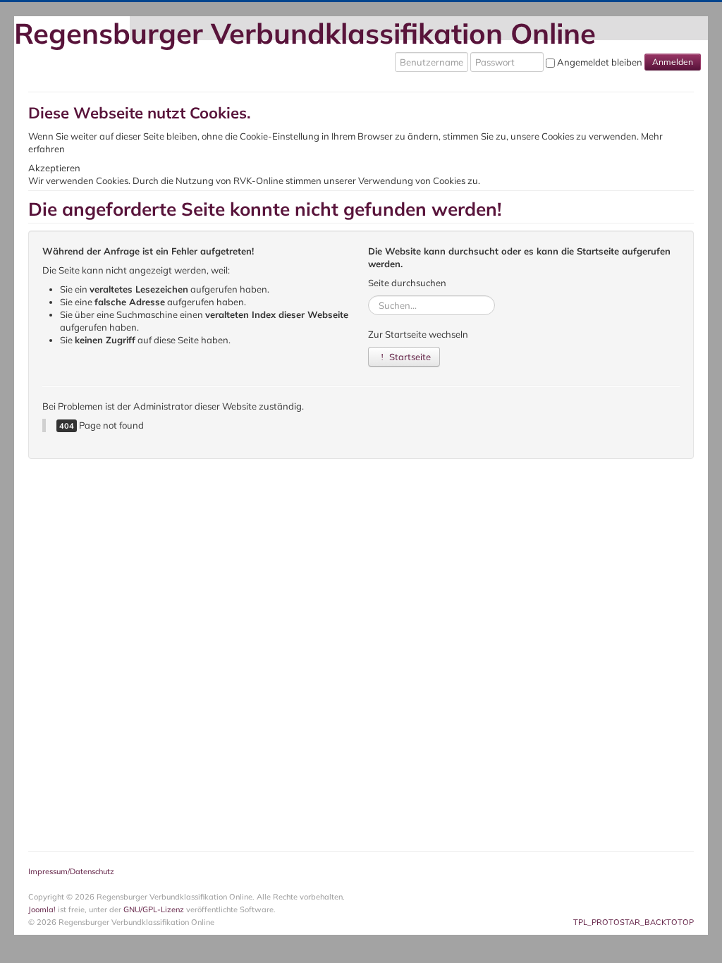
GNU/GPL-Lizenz (153, 909)
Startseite (409, 356)
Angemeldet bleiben (599, 62)
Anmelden (672, 61)
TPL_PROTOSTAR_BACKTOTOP (633, 922)
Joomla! (42, 909)
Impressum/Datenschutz (71, 871)
